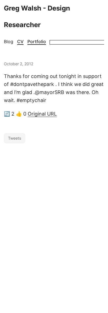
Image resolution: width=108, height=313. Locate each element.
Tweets (14, 138)
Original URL (42, 114)
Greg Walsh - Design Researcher (37, 16)
